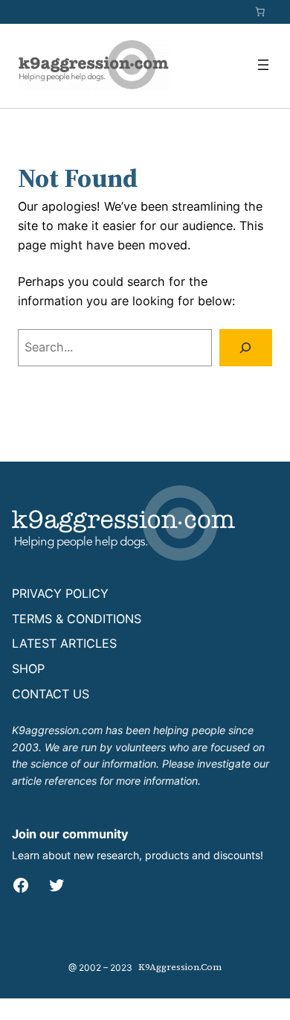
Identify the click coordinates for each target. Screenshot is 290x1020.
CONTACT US (50, 693)
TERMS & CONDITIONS (76, 618)
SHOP (28, 668)
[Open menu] (263, 65)
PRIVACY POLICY (60, 593)
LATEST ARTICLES (64, 643)
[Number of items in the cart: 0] (260, 12)
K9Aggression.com (180, 967)
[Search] (245, 347)
